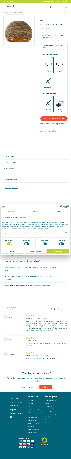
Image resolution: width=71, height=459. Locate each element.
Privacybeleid (32, 415)
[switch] (26, 244)
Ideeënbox (48, 406)
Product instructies (33, 423)
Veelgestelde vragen (34, 409)
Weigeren (13, 251)
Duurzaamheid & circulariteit (50, 416)
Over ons (64, 1)
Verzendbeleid (32, 418)
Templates (31, 426)
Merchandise (49, 423)
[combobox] (14, 13)
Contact (58, 1)
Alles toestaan (58, 251)
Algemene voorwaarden (35, 412)
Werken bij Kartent (51, 412)
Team (29, 406)
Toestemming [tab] (12, 211)
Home (42, 20)
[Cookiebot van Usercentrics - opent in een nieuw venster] (61, 206)
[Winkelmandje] (62, 6)
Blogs (47, 403)
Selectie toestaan (35, 251)
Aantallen (59, 45)
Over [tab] (58, 211)
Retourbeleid (32, 420)
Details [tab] (35, 211)
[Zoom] (19, 30)
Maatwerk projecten (49, 1)
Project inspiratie (50, 400)
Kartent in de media (51, 409)
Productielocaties (33, 429)
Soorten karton (50, 420)
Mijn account (32, 432)
